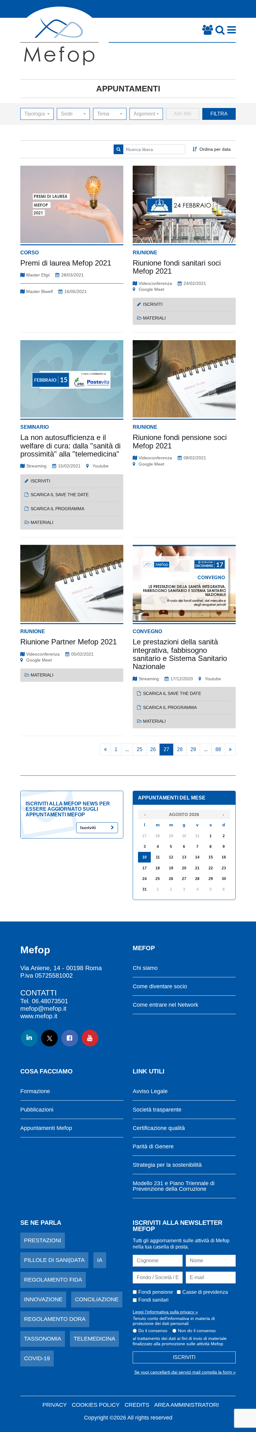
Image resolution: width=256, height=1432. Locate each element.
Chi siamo (145, 968)
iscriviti (153, 304)
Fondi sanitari (153, 1299)
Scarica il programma (170, 707)
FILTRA (219, 113)
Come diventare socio (160, 987)
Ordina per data (215, 149)
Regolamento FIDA (53, 1280)
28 (180, 749)
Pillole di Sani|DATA (54, 1260)
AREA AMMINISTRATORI (186, 1405)
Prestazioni (42, 1240)
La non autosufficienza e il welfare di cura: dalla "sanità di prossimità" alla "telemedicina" (70, 445)
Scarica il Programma (57, 508)
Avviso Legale (150, 1091)
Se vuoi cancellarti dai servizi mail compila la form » (185, 1372)
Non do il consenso (197, 1330)
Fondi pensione (155, 1292)
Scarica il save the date (172, 693)
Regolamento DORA (55, 1319)
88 (218, 749)
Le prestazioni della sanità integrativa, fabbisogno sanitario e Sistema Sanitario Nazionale (180, 654)
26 (153, 749)
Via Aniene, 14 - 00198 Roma (61, 968)
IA (99, 1260)
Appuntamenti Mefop (46, 1128)
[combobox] (37, 114)
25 (139, 749)
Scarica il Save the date (60, 494)
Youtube (100, 465)
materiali (154, 317)
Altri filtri (182, 113)
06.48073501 (50, 1001)
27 (166, 749)
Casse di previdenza (205, 1292)
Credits (137, 1405)
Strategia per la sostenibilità (167, 1165)
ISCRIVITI (184, 1357)
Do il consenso (152, 1330)
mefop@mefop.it (43, 1008)
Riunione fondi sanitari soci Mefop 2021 (177, 267)
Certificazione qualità (159, 1128)
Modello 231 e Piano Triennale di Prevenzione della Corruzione (173, 1186)
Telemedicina (94, 1339)
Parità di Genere (153, 1147)
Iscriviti (88, 827)
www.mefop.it (38, 1016)
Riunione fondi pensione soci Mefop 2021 (180, 441)
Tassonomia (42, 1339)
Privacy (54, 1405)
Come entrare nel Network (165, 1005)
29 (193, 749)
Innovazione (43, 1299)
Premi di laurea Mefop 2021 (65, 263)
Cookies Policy (96, 1405)
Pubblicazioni (36, 1110)
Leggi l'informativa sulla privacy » (165, 1311)
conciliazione (97, 1299)
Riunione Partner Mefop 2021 (68, 642)
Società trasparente (157, 1110)
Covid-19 (37, 1358)
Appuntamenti (128, 88)
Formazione (35, 1091)
